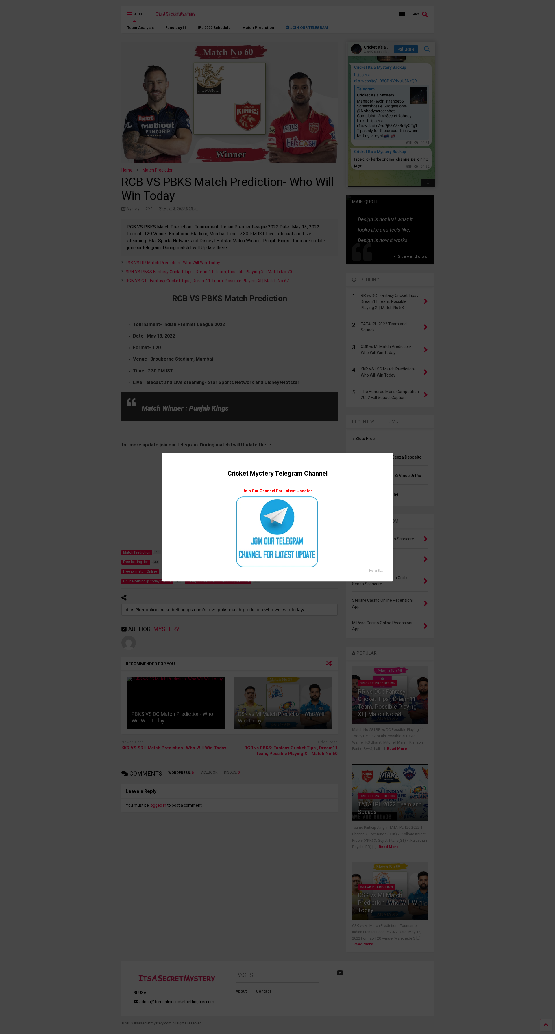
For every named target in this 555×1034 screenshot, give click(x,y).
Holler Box (376, 570)
